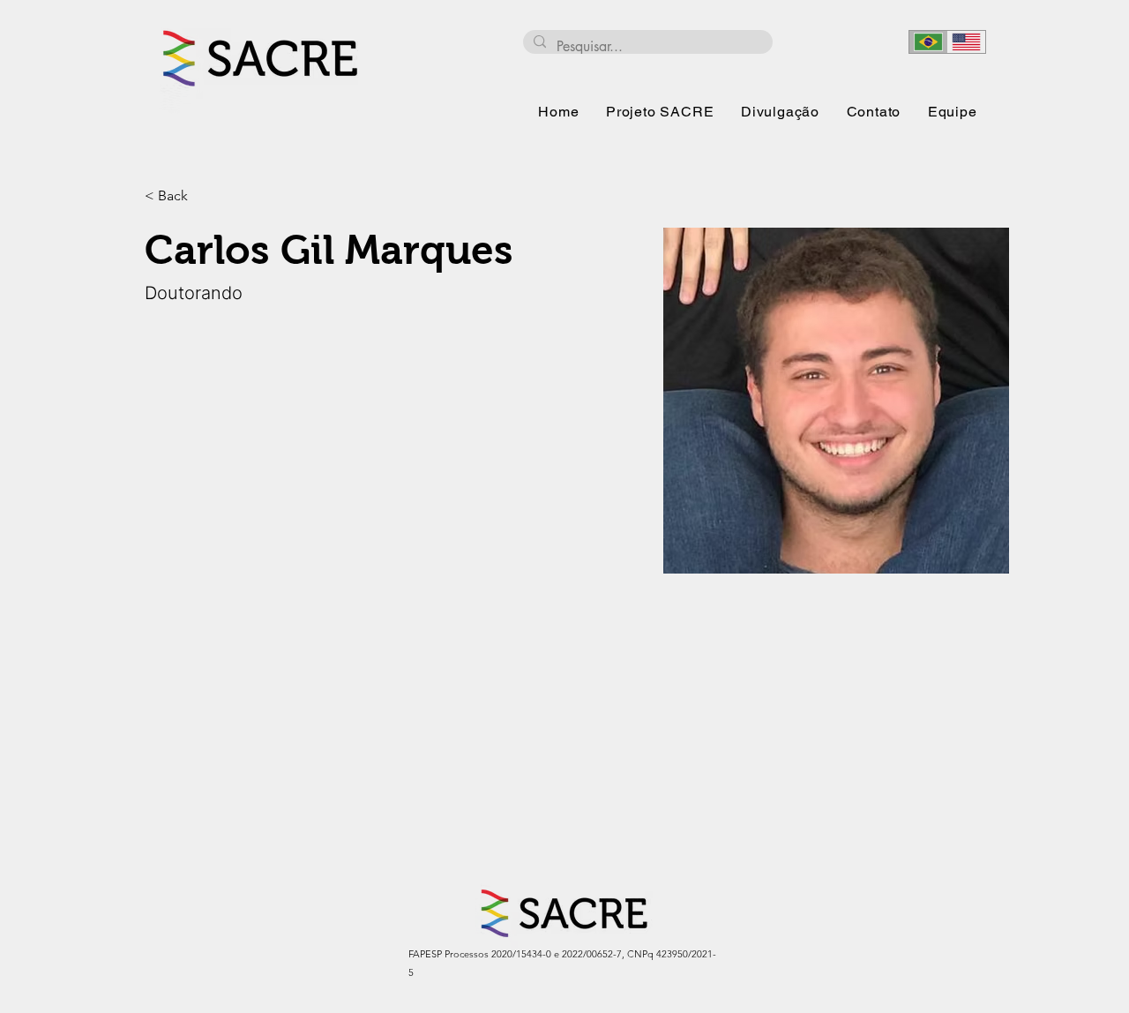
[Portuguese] (928, 42)
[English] (966, 42)
